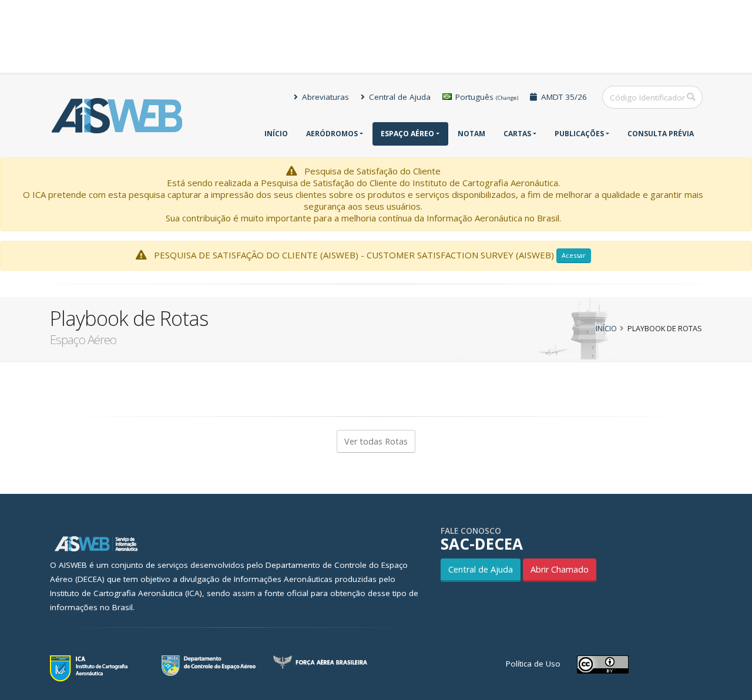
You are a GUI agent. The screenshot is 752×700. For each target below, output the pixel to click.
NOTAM (471, 134)
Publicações (579, 134)
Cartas (517, 134)
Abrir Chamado (560, 569)
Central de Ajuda (399, 97)
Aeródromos (332, 134)
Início (276, 134)
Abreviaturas (324, 97)
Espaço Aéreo (407, 134)
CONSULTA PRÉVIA (660, 134)
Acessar (574, 255)
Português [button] (485, 97)
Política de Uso (533, 663)
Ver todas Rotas (376, 441)
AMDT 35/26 (563, 97)
